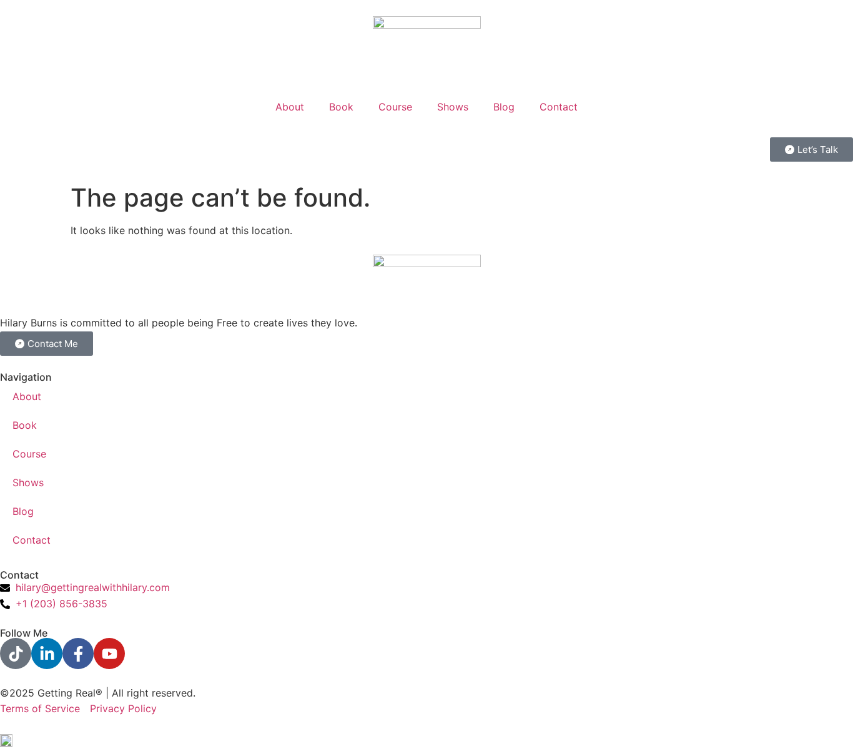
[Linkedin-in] (46, 653)
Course (395, 106)
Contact (559, 106)
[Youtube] (109, 653)
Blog (504, 106)
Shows (452, 106)
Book (341, 106)
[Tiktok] (15, 653)
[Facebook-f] (78, 653)
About (289, 106)
